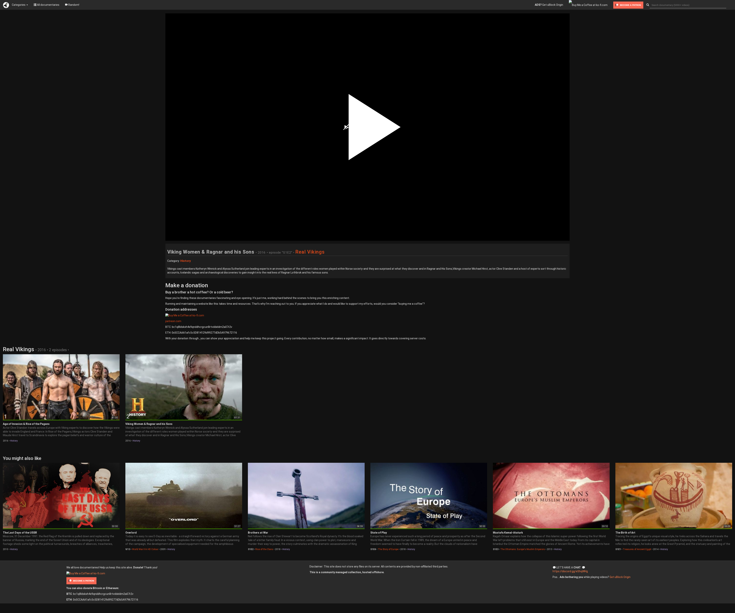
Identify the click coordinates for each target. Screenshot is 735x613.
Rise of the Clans (264, 549)
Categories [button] (19, 4)
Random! (73, 4)
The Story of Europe (388, 549)
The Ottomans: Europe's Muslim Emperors (522, 549)
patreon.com (173, 321)
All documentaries (47, 4)
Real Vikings (310, 252)
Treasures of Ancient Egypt (637, 549)
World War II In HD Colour (145, 549)
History (14, 440)
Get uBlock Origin (549, 4)
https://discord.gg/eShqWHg (570, 571)
